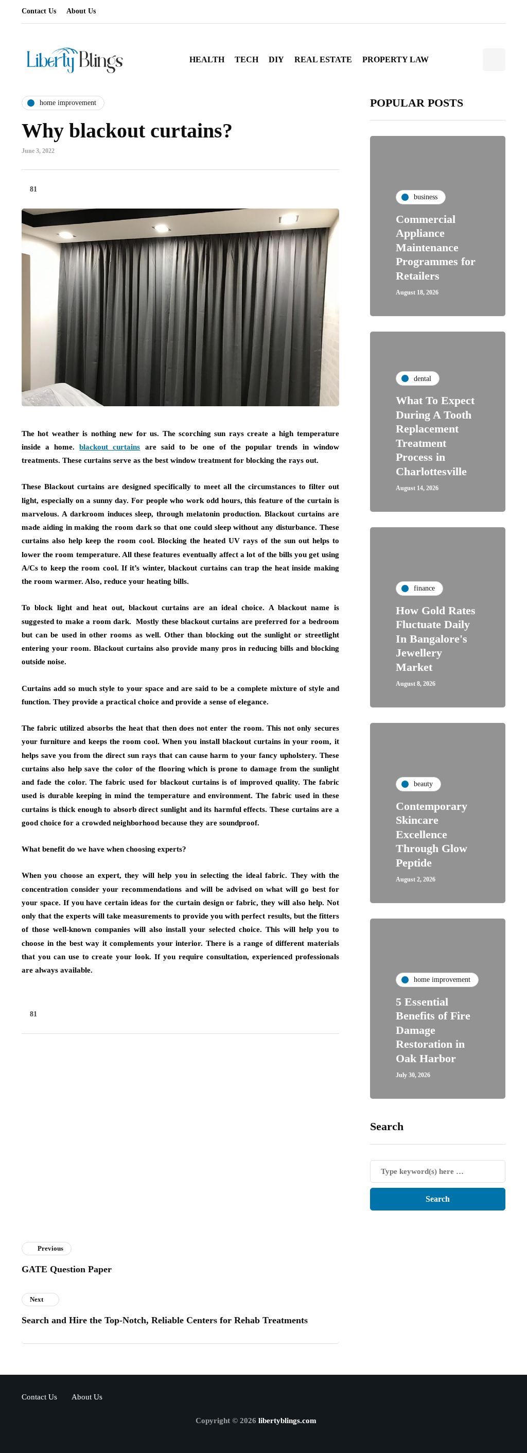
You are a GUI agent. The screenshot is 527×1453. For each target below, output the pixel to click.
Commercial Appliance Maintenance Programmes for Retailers (436, 247)
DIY (276, 59)
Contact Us (39, 11)
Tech (246, 59)
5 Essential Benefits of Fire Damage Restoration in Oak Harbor (433, 1030)
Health (206, 59)
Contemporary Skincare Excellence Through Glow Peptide (431, 834)
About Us (81, 11)
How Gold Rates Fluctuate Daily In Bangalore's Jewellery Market (436, 638)
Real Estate (323, 59)
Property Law (395, 59)
